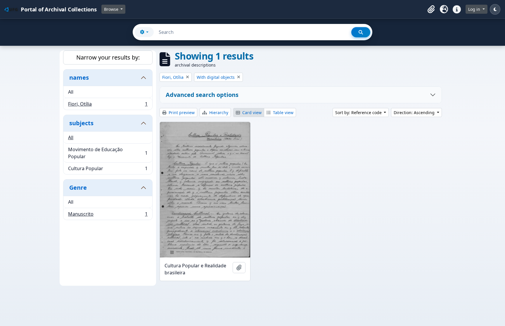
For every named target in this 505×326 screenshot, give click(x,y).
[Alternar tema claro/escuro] (495, 9)
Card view (251, 112)
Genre (78, 187)
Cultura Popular (108, 169)
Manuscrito (108, 215)
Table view (282, 112)
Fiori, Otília (108, 105)
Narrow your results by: (108, 57)
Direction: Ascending (415, 112)
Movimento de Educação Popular (108, 153)
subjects (81, 123)
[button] (431, 9)
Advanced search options (202, 95)
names (79, 77)
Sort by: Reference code (359, 112)
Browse (112, 9)
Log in (474, 9)
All (70, 92)
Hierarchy (218, 112)
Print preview (181, 112)
